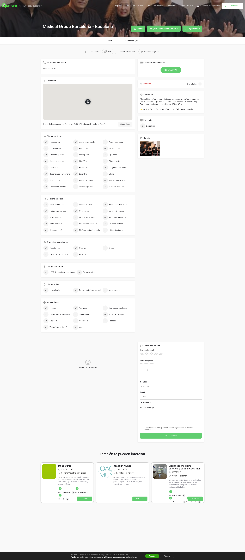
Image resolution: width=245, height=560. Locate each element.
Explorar (118, 6)
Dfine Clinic (64, 465)
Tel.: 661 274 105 (186, 6)
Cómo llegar (125, 124)
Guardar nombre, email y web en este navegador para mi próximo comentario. (168, 428)
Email (142, 392)
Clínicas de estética (155, 6)
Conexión (204, 6)
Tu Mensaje (145, 403)
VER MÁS (84, 499)
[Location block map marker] (88, 101)
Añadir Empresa (234, 6)
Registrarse (215, 6)
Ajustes (167, 556)
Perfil (109, 41)
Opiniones (131, 41)
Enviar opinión (171, 436)
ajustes (134, 557)
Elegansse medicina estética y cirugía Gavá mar (184, 467)
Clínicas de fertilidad (134, 6)
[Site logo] (9, 5)
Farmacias (171, 6)
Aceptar (152, 556)
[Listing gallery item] (150, 148)
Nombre (143, 382)
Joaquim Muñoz (122, 465)
